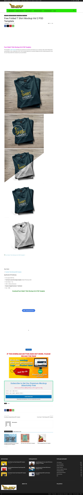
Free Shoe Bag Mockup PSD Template (44, 443)
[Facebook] (72, 0)
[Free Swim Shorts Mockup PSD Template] (28, 438)
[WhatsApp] (13, 26)
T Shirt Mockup (25, 15)
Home (5, 13)
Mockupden (7, 23)
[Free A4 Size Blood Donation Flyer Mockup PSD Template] (4, 469)
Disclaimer (70, 493)
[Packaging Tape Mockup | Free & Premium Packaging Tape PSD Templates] (12, 438)
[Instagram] (73, 0)
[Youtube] (78, 0)
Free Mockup (9, 13)
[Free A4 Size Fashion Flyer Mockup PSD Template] (4, 474)
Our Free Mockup (19, 15)
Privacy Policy (54, 493)
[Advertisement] (48, 5)
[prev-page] (5, 446)
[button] (73, 10)
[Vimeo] (76, 0)
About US (49, 493)
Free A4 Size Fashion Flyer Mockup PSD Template (17, 472)
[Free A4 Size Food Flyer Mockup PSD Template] (4, 463)
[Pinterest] (10, 26)
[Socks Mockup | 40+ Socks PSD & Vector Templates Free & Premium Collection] (32, 469)
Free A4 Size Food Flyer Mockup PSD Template (16, 462)
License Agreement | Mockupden (62, 493)
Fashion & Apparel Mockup (16, 13)
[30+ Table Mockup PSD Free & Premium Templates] (32, 474)
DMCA (81, 493)
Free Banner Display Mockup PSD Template (12, 417)
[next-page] (6, 446)
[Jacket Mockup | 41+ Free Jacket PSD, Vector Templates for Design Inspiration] (32, 463)
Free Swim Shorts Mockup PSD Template (28, 443)
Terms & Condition (76, 493)
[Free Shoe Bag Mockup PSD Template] (45, 438)
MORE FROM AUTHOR (17, 431)
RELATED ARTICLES (8, 431)
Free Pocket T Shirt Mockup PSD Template (45, 417)
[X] (75, 0)
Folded (8, 403)
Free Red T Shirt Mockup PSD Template (13, 272)
